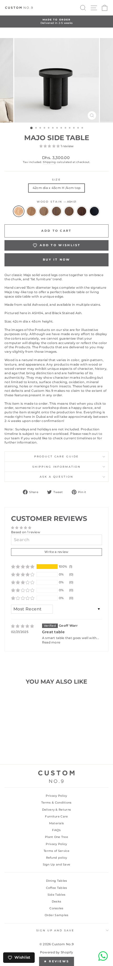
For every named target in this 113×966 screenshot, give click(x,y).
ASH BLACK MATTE (94, 211)
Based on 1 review (25, 532)
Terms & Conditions (56, 802)
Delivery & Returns (56, 809)
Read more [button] (51, 642)
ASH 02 (31, 211)
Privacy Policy (56, 796)
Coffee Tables (56, 888)
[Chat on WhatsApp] (103, 956)
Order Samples (57, 915)
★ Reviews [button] (56, 961)
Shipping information (56, 466)
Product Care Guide (56, 456)
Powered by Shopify (56, 952)
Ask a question (56, 476)
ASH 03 (44, 211)
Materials (56, 823)
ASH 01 (18, 211)
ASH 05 (69, 211)
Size (56, 179)
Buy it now (56, 259)
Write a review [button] (56, 552)
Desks (56, 901)
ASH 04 (56, 211)
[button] (50, 146)
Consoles (56, 908)
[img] (22, 626)
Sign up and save (55, 930)
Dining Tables (56, 881)
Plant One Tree (56, 837)
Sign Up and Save (56, 864)
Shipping (49, 162)
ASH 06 (81, 211)
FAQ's (56, 830)
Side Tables (56, 894)
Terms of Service (56, 851)
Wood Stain (56, 201)
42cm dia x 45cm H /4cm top (57, 188)
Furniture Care (56, 816)
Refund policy (56, 857)
